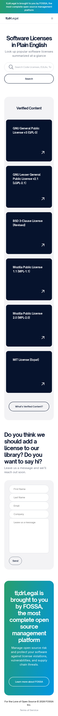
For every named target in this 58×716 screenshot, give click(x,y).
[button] (52, 18)
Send (15, 560)
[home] (11, 18)
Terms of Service (29, 710)
